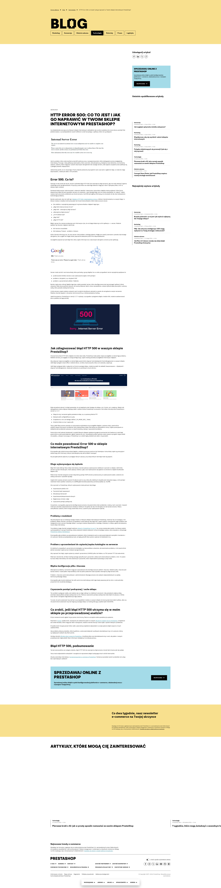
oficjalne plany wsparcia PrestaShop (71, 636)
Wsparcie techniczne (59, 867)
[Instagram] (149, 864)
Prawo (119, 33)
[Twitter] (142, 56)
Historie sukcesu (82, 33)
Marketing (56, 33)
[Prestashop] (58, 4)
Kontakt (70, 864)
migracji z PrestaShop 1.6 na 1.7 (86, 528)
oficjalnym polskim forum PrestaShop (106, 621)
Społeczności (121, 882)
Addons (100, 882)
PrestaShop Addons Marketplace (60, 532)
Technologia (97, 33)
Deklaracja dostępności (102, 874)
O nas (53, 864)
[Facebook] (134, 56)
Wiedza (132, 882)
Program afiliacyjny (103, 867)
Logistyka (130, 33)
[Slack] (168, 864)
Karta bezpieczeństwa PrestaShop (61, 876)
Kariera (61, 864)
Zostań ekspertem (119, 864)
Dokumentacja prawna (78, 867)
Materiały (109, 33)
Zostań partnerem (102, 864)
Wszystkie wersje (121, 867)
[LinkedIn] (138, 56)
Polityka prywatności (88, 874)
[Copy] (146, 56)
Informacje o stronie (56, 874)
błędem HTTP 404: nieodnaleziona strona (85, 199)
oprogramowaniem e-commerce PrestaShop (83, 657)
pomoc (60, 621)
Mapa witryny (68, 874)
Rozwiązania (88, 882)
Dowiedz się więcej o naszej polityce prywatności (152, 729)
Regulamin (77, 874)
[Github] (165, 864)
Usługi (109, 882)
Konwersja (68, 33)
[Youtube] (161, 864)
